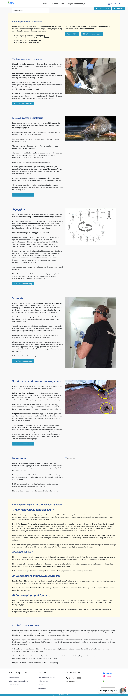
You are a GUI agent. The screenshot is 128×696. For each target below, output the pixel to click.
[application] (48, 4)
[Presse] (40, 684)
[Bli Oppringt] (72, 681)
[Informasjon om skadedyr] (18, 681)
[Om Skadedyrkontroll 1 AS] (47, 677)
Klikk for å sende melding (92, 34)
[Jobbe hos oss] (43, 681)
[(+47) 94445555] (73, 678)
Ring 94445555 (72, 34)
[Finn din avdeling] (15, 684)
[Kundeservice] (14, 677)
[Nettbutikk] (42, 688)
